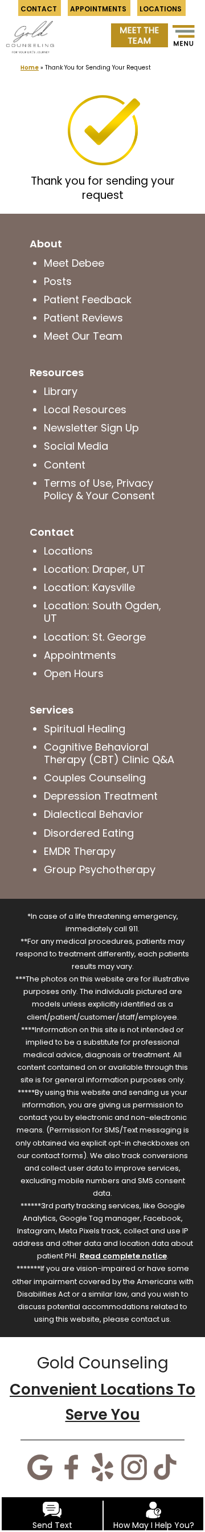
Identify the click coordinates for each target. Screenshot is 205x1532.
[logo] (30, 31)
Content (64, 465)
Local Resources (85, 409)
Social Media (76, 446)
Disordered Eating (89, 833)
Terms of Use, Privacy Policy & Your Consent (99, 489)
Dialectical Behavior (94, 814)
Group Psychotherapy (99, 869)
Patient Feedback (88, 299)
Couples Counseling (95, 778)
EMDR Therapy (80, 851)
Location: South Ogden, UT (102, 611)
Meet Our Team (83, 336)
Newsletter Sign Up (91, 428)
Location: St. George (95, 637)
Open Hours (74, 673)
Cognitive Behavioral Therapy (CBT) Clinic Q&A (109, 753)
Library (60, 391)
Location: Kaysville (89, 587)
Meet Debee (74, 263)
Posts (58, 281)
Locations (68, 551)
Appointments (80, 655)
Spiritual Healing (84, 729)
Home (29, 67)
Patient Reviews (83, 318)
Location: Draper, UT (94, 569)
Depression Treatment (101, 796)
